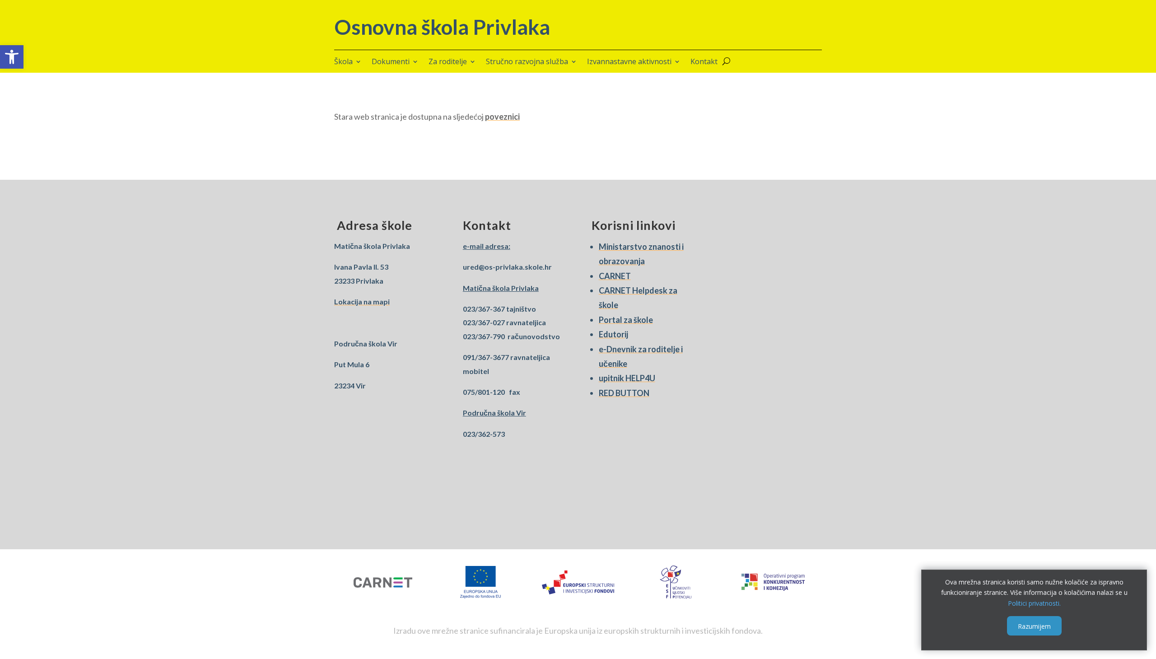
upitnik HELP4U (627, 378)
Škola (343, 62)
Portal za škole (626, 320)
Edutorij (613, 334)
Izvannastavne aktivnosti (629, 62)
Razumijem (1034, 626)
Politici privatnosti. (1034, 603)
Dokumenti (391, 62)
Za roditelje (448, 62)
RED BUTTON (624, 393)
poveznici (502, 117)
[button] (11, 57)
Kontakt (704, 62)
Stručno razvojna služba (527, 62)
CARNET (615, 276)
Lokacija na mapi (362, 301)
